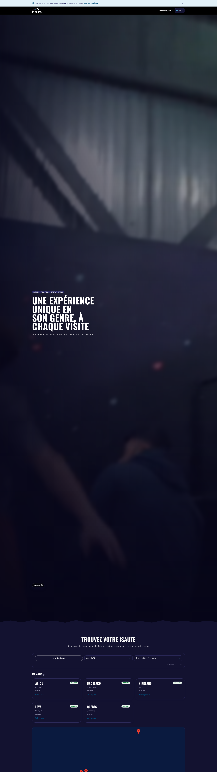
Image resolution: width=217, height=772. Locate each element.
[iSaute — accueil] (37, 10)
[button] (138, 731)
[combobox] (180, 10)
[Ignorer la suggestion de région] (183, 3)
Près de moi (60, 658)
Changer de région (91, 3)
